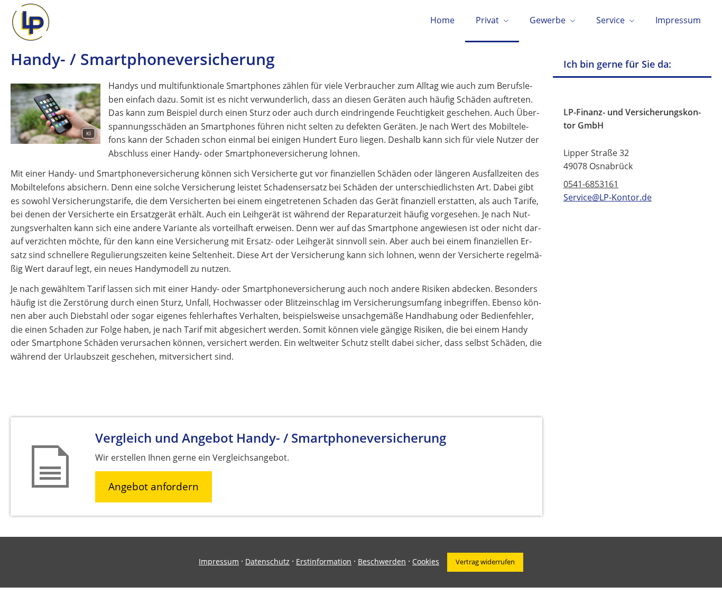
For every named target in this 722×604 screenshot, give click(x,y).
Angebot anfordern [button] (153, 486)
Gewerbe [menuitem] (548, 20)
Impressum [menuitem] (678, 20)
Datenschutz (267, 561)
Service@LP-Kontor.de (607, 197)
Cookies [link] (425, 561)
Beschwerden (382, 561)
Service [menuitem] (610, 20)
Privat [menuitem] (487, 20)
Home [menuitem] (442, 20)
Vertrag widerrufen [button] (485, 561)
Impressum (219, 561)
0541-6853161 (590, 184)
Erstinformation (323, 561)
